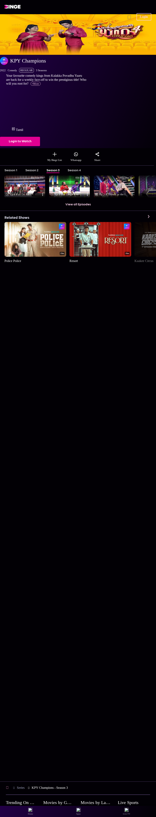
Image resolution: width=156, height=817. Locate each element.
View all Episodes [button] (78, 204)
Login (144, 16)
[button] (26, 187)
